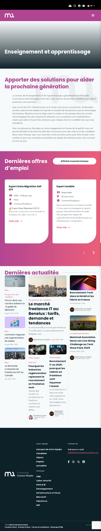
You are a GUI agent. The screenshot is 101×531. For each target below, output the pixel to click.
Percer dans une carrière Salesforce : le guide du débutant (15, 305)
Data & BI (41, 484)
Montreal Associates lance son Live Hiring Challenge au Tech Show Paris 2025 (82, 342)
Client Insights (34, 358)
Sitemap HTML (56, 527)
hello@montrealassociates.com (83, 452)
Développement (44, 488)
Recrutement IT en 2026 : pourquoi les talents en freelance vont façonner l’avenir (57, 373)
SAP (38, 505)
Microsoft (41, 497)
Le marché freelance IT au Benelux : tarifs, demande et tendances (44, 313)
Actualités (41, 465)
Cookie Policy (11, 527)
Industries (33, 362)
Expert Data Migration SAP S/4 (25, 188)
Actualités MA (75, 333)
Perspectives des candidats (40, 300)
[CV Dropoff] (70, 5)
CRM (38, 476)
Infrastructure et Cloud (48, 493)
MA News (85, 333)
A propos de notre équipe (49, 449)
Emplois (40, 461)
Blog (6, 290)
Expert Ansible (65, 186)
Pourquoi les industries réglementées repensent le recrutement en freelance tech (37, 376)
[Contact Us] (83, 5)
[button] (93, 253)
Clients (39, 457)
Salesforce (41, 501)
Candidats (41, 453)
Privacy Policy (24, 527)
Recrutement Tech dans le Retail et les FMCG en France (82, 296)
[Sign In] (79, 5)
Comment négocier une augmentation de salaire (15, 337)
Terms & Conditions (40, 527)
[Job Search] (75, 5)
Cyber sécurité (43, 480)
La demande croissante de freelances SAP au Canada (14, 370)
